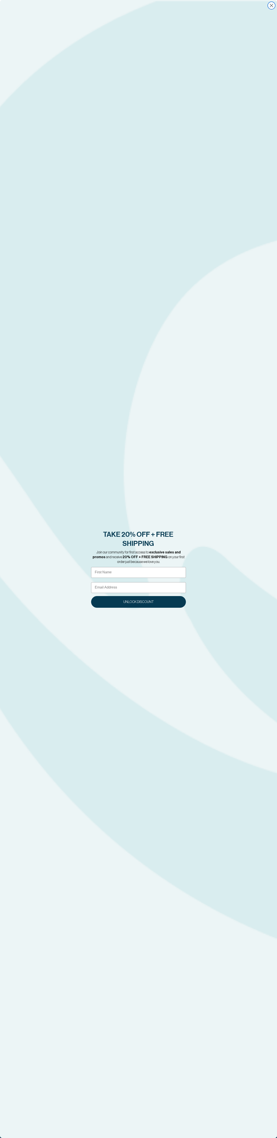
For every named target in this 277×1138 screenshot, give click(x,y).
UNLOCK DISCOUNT (138, 602)
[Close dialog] (271, 5)
